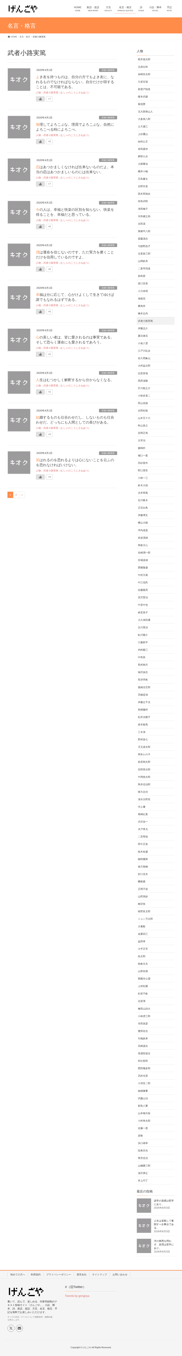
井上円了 (143, 1180)
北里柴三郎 (144, 253)
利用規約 (36, 1274)
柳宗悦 (141, 903)
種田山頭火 (144, 1008)
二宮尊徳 (143, 836)
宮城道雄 (143, 560)
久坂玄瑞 (143, 81)
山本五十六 (144, 418)
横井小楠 (143, 171)
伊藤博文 (143, 515)
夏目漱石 (143, 335)
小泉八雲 (143, 343)
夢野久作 (143, 156)
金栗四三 (143, 933)
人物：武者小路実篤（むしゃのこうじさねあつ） (63, 92)
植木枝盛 (143, 851)
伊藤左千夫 (144, 702)
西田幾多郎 (144, 1068)
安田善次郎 (144, 769)
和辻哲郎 (143, 1060)
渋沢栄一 (143, 821)
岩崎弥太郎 (144, 74)
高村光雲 (143, 1075)
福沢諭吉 (143, 672)
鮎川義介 (143, 634)
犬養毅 (141, 926)
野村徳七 (143, 739)
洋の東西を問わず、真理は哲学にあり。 (164, 1244)
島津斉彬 (143, 679)
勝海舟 (141, 306)
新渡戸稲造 (144, 89)
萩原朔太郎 (144, 761)
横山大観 (143, 522)
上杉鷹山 (143, 134)
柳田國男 (143, 859)
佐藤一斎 (143, 1128)
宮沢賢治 (143, 597)
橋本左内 (143, 313)
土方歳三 (143, 126)
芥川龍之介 (144, 388)
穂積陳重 (143, 1090)
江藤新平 (143, 642)
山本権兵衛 (144, 1113)
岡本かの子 (144, 754)
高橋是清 (143, 694)
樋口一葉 (143, 455)
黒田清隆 (143, 380)
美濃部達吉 (144, 1053)
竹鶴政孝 (143, 1038)
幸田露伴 (143, 149)
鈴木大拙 (143, 485)
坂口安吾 (143, 283)
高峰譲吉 (143, 1046)
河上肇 (141, 806)
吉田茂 (141, 223)
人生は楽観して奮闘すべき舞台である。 (164, 1224)
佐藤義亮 (143, 589)
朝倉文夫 (143, 963)
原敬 (140, 1135)
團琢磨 (141, 881)
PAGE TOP (174, 1312)
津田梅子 (143, 208)
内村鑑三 (143, 649)
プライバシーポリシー (58, 1274)
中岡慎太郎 (144, 776)
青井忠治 (143, 1158)
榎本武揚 (143, 96)
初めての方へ (17, 1274)
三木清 (141, 732)
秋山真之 (143, 425)
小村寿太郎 (144, 1120)
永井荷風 (143, 492)
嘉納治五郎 (144, 687)
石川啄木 (143, 500)
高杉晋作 (143, 463)
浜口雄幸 (143, 1143)
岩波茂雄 (143, 537)
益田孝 (141, 941)
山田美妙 (143, 896)
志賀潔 (141, 1001)
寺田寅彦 (143, 1023)
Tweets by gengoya (77, 1295)
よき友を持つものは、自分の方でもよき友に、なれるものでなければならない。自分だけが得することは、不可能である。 (75, 82)
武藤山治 (143, 1098)
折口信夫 (143, 874)
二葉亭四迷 (144, 268)
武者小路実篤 (108, 70)
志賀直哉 (143, 373)
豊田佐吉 (143, 1031)
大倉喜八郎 (144, 119)
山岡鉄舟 (143, 261)
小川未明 (143, 291)
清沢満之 (143, 1173)
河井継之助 (144, 216)
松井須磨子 (144, 717)
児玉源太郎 (144, 746)
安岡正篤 (143, 433)
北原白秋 (143, 66)
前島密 (141, 276)
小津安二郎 (144, 1083)
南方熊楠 (143, 866)
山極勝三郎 (144, 1165)
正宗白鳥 (143, 507)
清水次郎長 (144, 799)
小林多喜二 (144, 395)
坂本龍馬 (143, 724)
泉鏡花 (141, 298)
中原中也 (143, 604)
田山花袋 (143, 403)
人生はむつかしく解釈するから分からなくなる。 (75, 380)
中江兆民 (143, 582)
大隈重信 (143, 163)
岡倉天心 (143, 545)
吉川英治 (143, 627)
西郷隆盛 (143, 567)
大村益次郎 (144, 365)
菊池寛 (141, 104)
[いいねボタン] (40, 99)
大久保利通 (144, 620)
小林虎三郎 (144, 1016)
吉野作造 (143, 186)
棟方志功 (143, 791)
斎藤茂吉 (143, 238)
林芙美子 (143, 612)
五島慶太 (143, 178)
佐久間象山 (144, 358)
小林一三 (143, 477)
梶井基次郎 (144, 59)
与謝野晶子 (144, 246)
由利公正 (143, 141)
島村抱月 (143, 664)
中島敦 (141, 657)
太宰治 (141, 440)
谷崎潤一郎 (144, 552)
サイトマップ (99, 1274)
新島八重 (143, 1105)
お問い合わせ (120, 1274)
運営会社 (82, 1274)
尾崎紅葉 (143, 814)
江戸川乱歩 (144, 350)
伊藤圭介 (143, 328)
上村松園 (143, 986)
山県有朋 (143, 971)
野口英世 (143, 470)
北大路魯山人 (145, 111)
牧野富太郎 (144, 911)
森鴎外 (141, 448)
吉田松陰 (143, 410)
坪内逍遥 (143, 530)
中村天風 (143, 575)
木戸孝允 (143, 829)
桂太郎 (141, 956)
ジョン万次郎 (145, 918)
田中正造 (143, 844)
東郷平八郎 (144, 231)
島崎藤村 (143, 709)
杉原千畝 (143, 993)
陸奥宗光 (143, 1150)
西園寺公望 (144, 978)
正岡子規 (143, 889)
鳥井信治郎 (144, 784)
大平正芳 (143, 948)
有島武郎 (143, 201)
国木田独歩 (144, 193)
